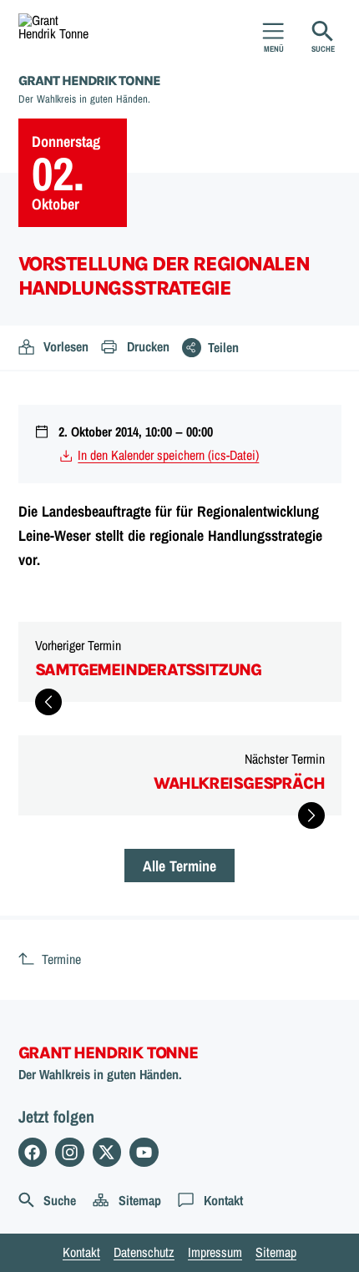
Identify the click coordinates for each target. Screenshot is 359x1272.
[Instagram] (69, 1152)
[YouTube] (144, 1152)
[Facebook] (33, 1152)
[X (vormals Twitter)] (107, 1152)
